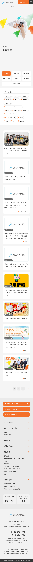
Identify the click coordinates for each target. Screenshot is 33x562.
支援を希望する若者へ (11, 409)
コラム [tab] (16, 78)
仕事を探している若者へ (12, 404)
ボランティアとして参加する (12, 489)
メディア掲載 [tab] (6, 78)
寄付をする (23, 2)
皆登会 (8, 110)
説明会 (21, 117)
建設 (7, 121)
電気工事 (22, 121)
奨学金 (17, 96)
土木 (14, 121)
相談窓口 (25, 110)
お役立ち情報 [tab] (16, 83)
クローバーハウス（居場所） (12, 466)
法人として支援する (9, 486)
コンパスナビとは (10, 428)
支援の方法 (8, 480)
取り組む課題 (7, 435)
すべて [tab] (6, 73)
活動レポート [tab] (26, 73)
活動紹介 (7, 452)
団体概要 (6, 432)
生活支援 (8, 99)
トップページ (6, 7)
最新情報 (7, 440)
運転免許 (16, 110)
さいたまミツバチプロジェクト (14, 107)
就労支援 (8, 96)
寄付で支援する (8, 484)
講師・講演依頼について (12, 414)
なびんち (25, 96)
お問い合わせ (8, 446)
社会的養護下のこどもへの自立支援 (14, 458)
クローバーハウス (10, 114)
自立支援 (25, 99)
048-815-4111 (18, 532)
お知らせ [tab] (16, 73)
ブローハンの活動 (10, 117)
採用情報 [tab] (26, 78)
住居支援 (8, 103)
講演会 (17, 99)
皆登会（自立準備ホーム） (11, 471)
